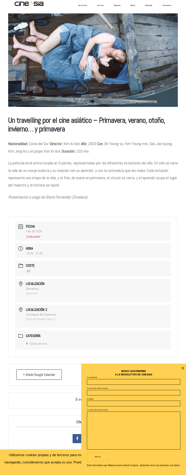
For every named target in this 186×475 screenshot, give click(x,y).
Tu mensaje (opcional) (97, 410)
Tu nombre (92, 377)
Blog (133, 5)
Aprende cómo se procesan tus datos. (160, 465)
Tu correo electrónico (97, 388)
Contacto (167, 5)
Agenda (149, 5)
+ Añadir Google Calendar (39, 374)
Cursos (101, 5)
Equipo (117, 5)
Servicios (83, 5)
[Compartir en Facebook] (77, 438)
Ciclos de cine (38, 344)
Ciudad (90, 399)
